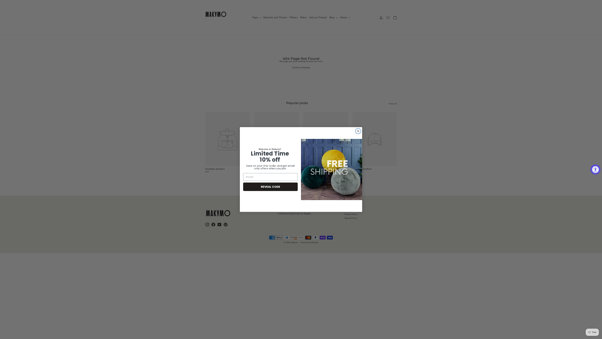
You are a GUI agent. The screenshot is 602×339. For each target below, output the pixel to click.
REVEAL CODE (270, 187)
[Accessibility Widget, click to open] (595, 169)
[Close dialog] (358, 131)
